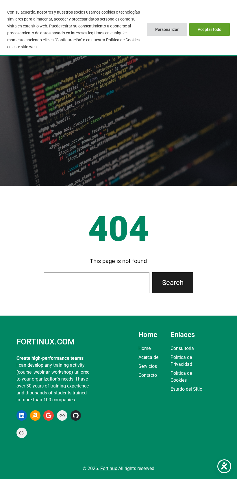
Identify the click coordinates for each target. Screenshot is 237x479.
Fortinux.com (45, 341)
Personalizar (167, 29)
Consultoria (182, 348)
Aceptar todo (209, 29)
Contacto (147, 375)
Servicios (147, 366)
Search (173, 283)
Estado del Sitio (186, 389)
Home (144, 348)
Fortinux (108, 468)
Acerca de (148, 357)
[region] (118, 27)
